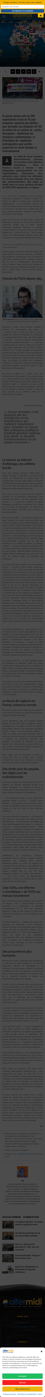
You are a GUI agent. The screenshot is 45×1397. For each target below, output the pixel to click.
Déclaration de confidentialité (26, 1394)
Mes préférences (22, 1389)
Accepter (22, 1376)
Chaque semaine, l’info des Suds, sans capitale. (22, 2)
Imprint (40, 1394)
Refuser (22, 1382)
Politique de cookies (9, 1394)
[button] (41, 1351)
